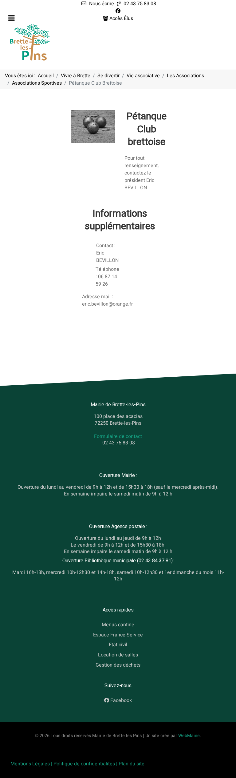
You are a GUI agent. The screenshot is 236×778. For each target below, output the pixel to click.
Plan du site (131, 764)
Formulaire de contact (118, 436)
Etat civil (118, 644)
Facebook (121, 700)
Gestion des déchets (118, 665)
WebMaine (189, 735)
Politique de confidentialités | (86, 764)
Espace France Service (118, 634)
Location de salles (118, 655)
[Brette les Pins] (30, 42)
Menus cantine (118, 624)
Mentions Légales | (31, 764)
